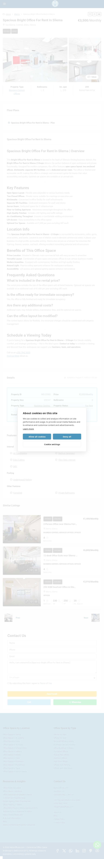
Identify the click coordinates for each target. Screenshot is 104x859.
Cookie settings (52, 444)
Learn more (28, 428)
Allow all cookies (37, 436)
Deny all (67, 436)
